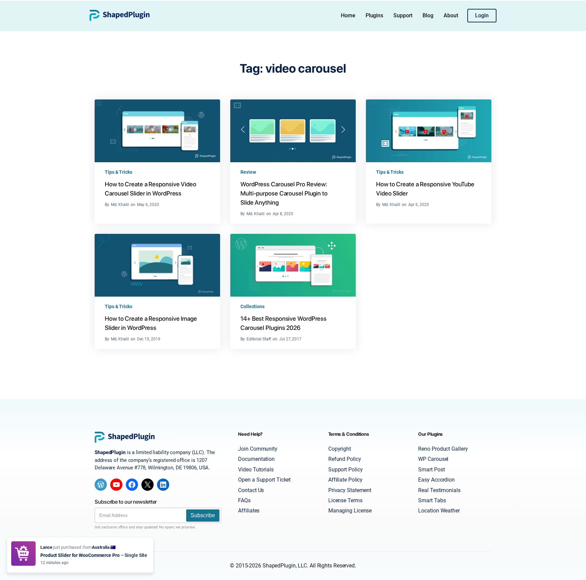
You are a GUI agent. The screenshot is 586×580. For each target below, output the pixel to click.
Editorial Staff (259, 339)
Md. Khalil (120, 204)
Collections (252, 306)
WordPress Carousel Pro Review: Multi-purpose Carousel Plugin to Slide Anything (284, 193)
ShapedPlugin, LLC (284, 565)
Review (248, 172)
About (451, 15)
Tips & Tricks (118, 172)
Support (402, 15)
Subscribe (203, 515)
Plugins (374, 15)
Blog (428, 15)
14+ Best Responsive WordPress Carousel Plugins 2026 (283, 323)
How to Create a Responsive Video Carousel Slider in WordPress (150, 189)
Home (348, 15)
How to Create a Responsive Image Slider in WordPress (151, 323)
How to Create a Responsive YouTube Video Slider (425, 189)
